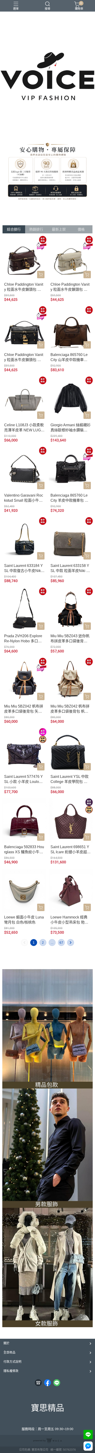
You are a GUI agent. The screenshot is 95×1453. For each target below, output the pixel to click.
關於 (6, 1343)
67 (61, 942)
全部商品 (9, 1352)
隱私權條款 (10, 1371)
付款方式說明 (12, 1361)
